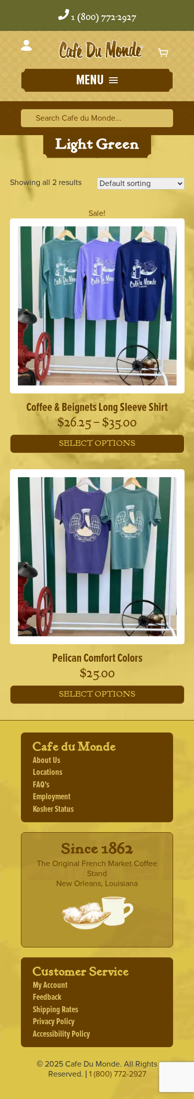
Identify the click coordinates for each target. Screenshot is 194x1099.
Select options (97, 443)
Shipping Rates (55, 1010)
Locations (47, 772)
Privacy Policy (54, 1022)
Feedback (47, 997)
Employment (52, 797)
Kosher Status (53, 809)
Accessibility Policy (61, 1034)
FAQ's (41, 785)
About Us (46, 760)
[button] (97, 81)
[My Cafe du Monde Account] (26, 47)
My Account (50, 985)
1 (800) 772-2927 (103, 17)
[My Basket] (164, 52)
